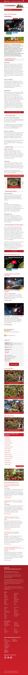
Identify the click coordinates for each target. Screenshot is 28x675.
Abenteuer (16, 610)
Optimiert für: (8, 349)
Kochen (15, 630)
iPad (5, 613)
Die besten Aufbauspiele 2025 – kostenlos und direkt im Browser (12, 518)
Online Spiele (7, 621)
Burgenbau (6, 610)
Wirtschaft (16, 593)
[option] (14, 183)
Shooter (15, 600)
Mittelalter (6, 599)
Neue (5, 594)
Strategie (6, 534)
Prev (6, 26)
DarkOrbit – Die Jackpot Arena (13, 316)
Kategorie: (7, 342)
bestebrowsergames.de (12, 637)
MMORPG (6, 647)
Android (6, 607)
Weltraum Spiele (8, 454)
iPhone (5, 608)
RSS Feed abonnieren (11, 335)
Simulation (6, 550)
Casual (15, 609)
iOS (5, 609)
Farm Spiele (7, 445)
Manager (16, 615)
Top (5, 593)
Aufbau (8, 317)
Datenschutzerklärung (9, 672)
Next (22, 26)
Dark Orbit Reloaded (11, 293)
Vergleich (6, 650)
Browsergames (7, 488)
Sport (5, 617)
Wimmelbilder (7, 624)
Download (6, 577)
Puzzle (5, 630)
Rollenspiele (7, 645)
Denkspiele (6, 622)
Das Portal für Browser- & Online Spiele (10, 6)
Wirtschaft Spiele (9, 456)
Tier (15, 608)
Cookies (16, 672)
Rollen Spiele (7, 448)
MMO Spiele (7, 452)
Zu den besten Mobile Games (16, 1)
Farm (5, 598)
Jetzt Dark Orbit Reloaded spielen (14, 112)
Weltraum (6, 604)
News (5, 639)
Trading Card (17, 614)
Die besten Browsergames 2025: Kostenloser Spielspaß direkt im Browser (12, 485)
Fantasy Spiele (8, 462)
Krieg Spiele (7, 460)
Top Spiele (7, 437)
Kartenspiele (16, 626)
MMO (5, 603)
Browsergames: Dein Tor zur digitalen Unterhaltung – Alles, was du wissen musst (13, 501)
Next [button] (22, 183)
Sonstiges (16, 632)
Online (15, 612)
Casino (5, 632)
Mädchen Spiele (8, 458)
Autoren (6, 652)
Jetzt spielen (14, 251)
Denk (5, 614)
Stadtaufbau (16, 599)
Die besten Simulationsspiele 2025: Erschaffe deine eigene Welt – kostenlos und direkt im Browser (14, 548)
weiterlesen (8, 300)
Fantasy (15, 596)
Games (5, 592)
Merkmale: (7, 343)
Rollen (5, 600)
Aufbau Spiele (8, 441)
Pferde (5, 618)
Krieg (15, 595)
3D (14, 603)
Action (5, 293)
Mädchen (16, 594)
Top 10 (15, 579)
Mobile (5, 589)
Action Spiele (8, 450)
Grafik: (6, 347)
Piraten (5, 615)
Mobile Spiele (8, 464)
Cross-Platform (7, 612)
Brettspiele (16, 624)
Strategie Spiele (8, 443)
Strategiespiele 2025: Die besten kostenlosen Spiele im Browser (11, 533)
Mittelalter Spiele (9, 446)
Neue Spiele (7, 439)
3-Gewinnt (16, 613)
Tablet (14, 586)
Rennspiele (16, 631)
